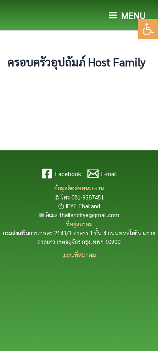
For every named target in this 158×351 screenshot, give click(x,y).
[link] (148, 29)
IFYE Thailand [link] (83, 205)
